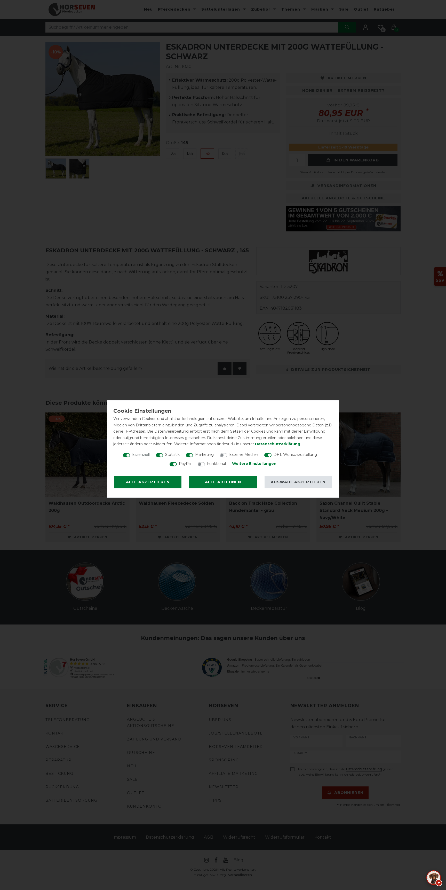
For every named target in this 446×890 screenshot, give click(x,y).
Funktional (216, 463)
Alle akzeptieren (148, 482)
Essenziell (141, 454)
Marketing (204, 454)
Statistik (172, 454)
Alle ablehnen (223, 482)
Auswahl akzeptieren (298, 482)
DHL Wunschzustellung (295, 454)
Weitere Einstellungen (254, 463)
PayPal (185, 463)
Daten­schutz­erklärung (277, 444)
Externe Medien (243, 454)
